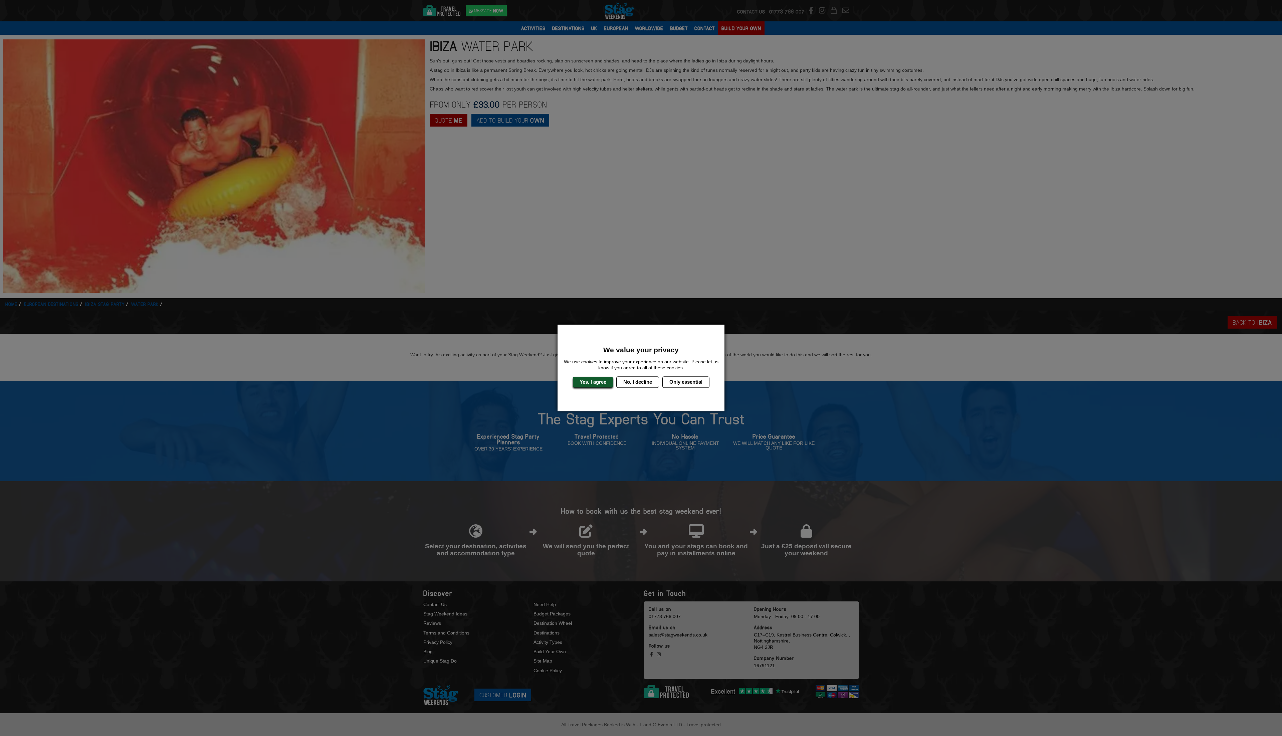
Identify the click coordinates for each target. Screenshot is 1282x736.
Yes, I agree (593, 382)
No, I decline (637, 382)
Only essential (685, 382)
